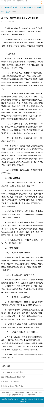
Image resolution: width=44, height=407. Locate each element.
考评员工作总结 (7, 358)
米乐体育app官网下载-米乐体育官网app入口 (14, 1)
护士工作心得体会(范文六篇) (12, 386)
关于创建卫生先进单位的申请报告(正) (14, 377)
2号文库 (7, 12)
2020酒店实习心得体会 (10, 381)
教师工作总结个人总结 (34, 354)
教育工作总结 (19, 354)
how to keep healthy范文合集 (12, 372)
